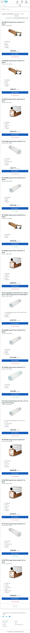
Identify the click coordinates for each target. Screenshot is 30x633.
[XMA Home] (6, 1)
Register (17, 3)
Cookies (4, 624)
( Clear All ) (7, 9)
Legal (16, 622)
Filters (3, 9)
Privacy (16, 621)
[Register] (2, 1)
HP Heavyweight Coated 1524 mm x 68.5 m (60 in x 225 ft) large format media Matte (15, 293)
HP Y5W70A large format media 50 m (13, 439)
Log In (22, 3)
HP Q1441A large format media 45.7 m (13, 524)
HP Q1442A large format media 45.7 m (13, 141)
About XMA (5, 626)
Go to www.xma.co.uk (19, 624)
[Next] (17, 605)
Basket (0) (26, 3)
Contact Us (5, 622)
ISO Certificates (6, 621)
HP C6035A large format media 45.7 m (13, 367)
